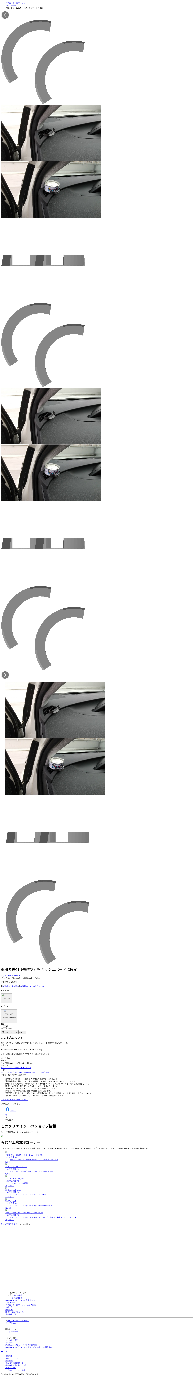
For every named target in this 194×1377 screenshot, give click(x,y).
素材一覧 (9, 1307)
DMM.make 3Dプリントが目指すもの (20, 1300)
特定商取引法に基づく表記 (16, 1365)
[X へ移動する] (4, 1352)
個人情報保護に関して (14, 1363)
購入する (22, 1032)
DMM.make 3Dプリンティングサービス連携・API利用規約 (28, 1347)
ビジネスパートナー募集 (15, 1370)
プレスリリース (11, 1358)
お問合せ (9, 1342)
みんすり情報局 (11, 1332)
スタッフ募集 (10, 1368)
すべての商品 (10, 5)
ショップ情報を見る (9, 1224)
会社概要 (9, 1356)
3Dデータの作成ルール (14, 1312)
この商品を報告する (9, 1100)
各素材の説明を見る (11, 986)
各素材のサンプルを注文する (32, 986)
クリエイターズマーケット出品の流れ (20, 1305)
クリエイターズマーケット (16, 3)
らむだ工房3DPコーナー (10, 976)
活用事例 (9, 1310)
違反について (22, 1100)
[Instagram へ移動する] (6, 1352)
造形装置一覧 (10, 1314)
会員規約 (9, 1361)
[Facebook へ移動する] (2, 1352)
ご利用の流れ (10, 1303)
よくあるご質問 (11, 1340)
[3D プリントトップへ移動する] (97, 1289)
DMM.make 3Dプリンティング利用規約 (21, 1345)
